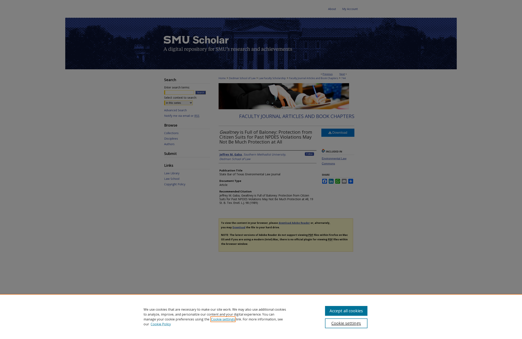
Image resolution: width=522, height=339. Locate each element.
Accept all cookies (346, 311)
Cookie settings (223, 319)
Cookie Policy (161, 324)
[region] (261, 316)
